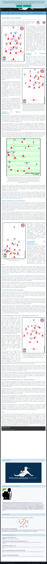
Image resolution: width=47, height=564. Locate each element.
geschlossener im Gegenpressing (14, 300)
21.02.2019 (7, 19)
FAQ (31, 13)
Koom (3, 539)
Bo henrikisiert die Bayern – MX (9, 545)
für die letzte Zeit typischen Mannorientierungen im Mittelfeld (11, 355)
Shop (44, 13)
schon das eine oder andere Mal (25, 118)
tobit (3, 542)
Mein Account (4, 13)
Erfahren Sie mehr (27, 5)
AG (3, 547)
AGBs (32, 562)
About (11, 13)
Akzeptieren (19, 5)
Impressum (43, 562)
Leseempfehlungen (24, 13)
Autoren (16, 13)
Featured (29, 19)
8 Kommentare (22, 460)
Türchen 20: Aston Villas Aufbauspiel (10, 555)
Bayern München (18, 19)
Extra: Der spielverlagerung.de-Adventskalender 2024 (13, 550)
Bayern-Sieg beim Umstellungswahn (9, 528)
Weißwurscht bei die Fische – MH (9, 537)
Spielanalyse (34, 19)
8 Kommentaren (40, 19)
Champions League (24, 19)
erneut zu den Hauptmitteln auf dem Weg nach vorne (21, 205)
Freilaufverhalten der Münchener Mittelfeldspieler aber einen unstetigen (16, 272)
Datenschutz (37, 562)
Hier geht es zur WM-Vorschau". (35, 509)
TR (3, 19)
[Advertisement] (23, 444)
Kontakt (28, 562)
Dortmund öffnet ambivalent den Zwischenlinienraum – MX (15, 541)
